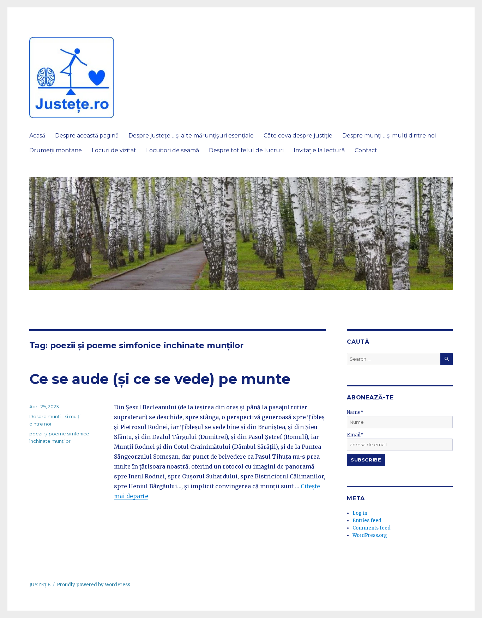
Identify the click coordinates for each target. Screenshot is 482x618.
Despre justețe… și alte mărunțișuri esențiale (191, 135)
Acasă (37, 135)
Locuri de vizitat (114, 150)
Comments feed (372, 528)
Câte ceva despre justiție (298, 135)
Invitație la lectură (319, 150)
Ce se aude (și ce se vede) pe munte (159, 378)
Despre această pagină (87, 135)
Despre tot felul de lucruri (246, 150)
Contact (366, 150)
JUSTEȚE (39, 585)
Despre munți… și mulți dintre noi (389, 135)
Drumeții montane (55, 150)
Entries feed (367, 521)
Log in (360, 513)
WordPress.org (370, 535)
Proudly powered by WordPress (93, 585)
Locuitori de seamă (172, 150)
